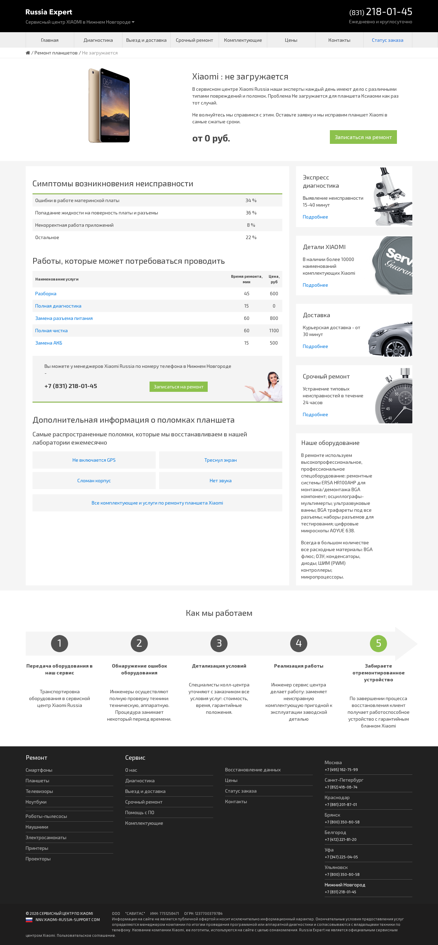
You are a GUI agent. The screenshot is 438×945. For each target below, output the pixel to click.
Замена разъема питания (64, 318)
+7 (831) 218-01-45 (70, 385)
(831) (380, 11)
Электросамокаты (46, 837)
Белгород (335, 832)
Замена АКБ (48, 343)
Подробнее (315, 217)
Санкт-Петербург (344, 780)
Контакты (339, 40)
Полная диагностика (58, 306)
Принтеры (37, 848)
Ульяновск (336, 867)
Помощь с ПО (139, 812)
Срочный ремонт (194, 40)
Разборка (45, 293)
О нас (131, 770)
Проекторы (38, 858)
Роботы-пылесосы (46, 816)
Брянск (332, 815)
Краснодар (337, 797)
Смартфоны (39, 770)
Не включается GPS (94, 460)
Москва (333, 762)
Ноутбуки (36, 802)
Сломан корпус (94, 480)
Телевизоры (39, 791)
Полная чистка (51, 330)
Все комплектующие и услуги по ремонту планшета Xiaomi (157, 503)
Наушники (37, 827)
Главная (50, 40)
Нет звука (221, 480)
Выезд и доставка (146, 40)
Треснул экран (220, 460)
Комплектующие (243, 40)
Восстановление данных (253, 769)
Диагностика (98, 40)
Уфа (329, 850)
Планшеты (37, 780)
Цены (291, 40)
